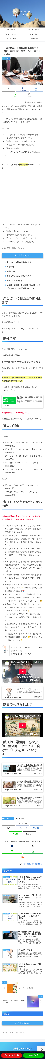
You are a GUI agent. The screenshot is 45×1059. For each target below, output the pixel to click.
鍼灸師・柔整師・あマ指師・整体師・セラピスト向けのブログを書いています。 (23, 286)
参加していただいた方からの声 (19, 276)
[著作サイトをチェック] (12, 846)
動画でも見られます (14, 280)
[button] (29, 95)
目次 (20, 255)
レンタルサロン (8, 818)
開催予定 (10, 267)
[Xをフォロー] (33, 846)
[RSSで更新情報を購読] (22, 857)
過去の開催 (11, 271)
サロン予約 (32, 1055)
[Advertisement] (22, 196)
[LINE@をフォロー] (12, 851)
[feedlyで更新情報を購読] (33, 851)
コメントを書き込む (22, 1023)
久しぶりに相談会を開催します (19, 262)
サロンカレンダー (10, 1055)
